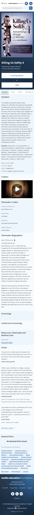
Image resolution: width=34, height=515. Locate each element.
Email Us (17, 498)
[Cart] (26, 3)
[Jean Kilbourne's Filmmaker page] (11, 209)
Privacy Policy (13, 488)
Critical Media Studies (16, 455)
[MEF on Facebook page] (13, 493)
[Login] (30, 3)
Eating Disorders (6, 453)
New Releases (16, 471)
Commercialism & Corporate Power (12, 466)
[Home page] (16, 3)
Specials (25, 471)
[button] (17, 189)
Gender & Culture (20, 451)
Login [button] (17, 85)
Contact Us (22, 488)
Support (30, 488)
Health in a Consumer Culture (17, 464)
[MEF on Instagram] (21, 493)
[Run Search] (30, 8)
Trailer (13, 92)
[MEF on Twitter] (17, 493)
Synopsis (5, 92)
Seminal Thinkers (6, 451)
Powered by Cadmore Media (17, 508)
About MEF (5, 488)
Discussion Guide (6, 342)
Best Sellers (5, 471)
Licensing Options (17, 76)
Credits (20, 92)
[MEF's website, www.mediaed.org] (17, 478)
